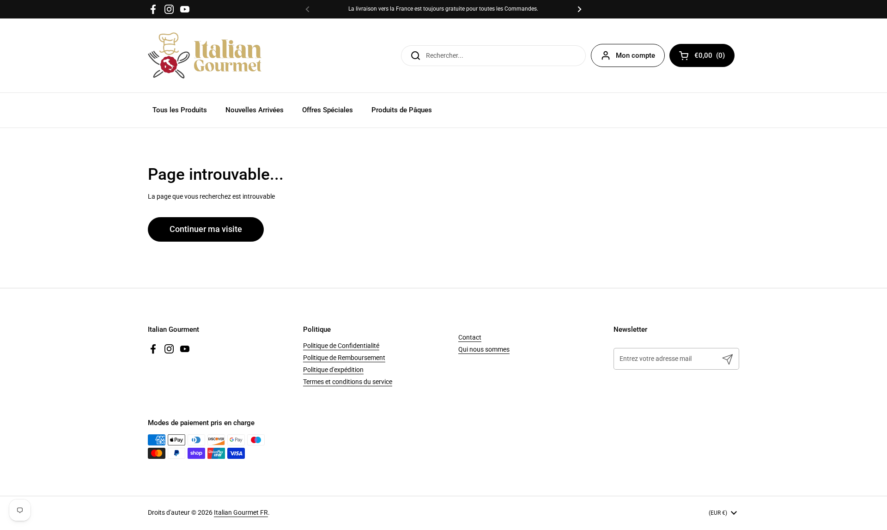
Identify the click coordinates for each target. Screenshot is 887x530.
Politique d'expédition (333, 369)
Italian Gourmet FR (241, 512)
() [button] (714, 57)
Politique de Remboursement (344, 357)
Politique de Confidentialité (341, 345)
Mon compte (635, 55)
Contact (469, 337)
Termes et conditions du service (347, 381)
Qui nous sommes (484, 349)
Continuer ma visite (206, 229)
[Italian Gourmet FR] (204, 55)
